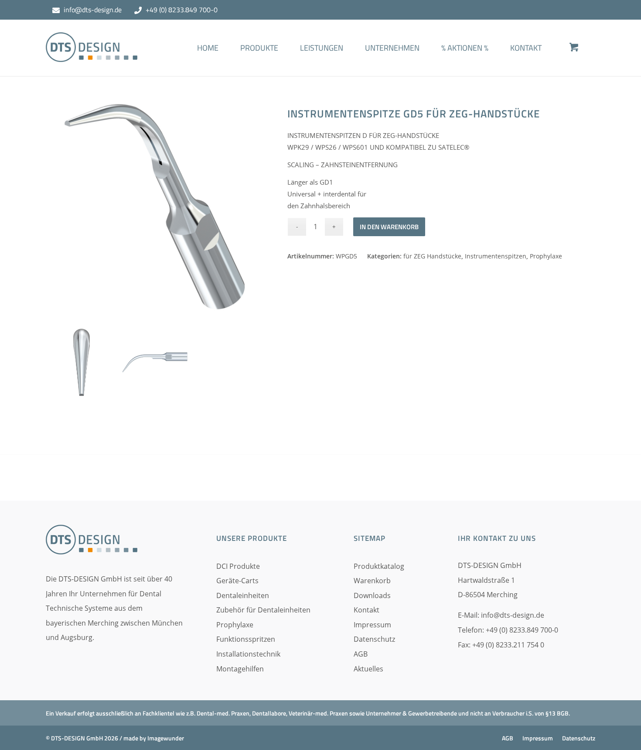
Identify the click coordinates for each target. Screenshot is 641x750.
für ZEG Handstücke (432, 256)
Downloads (372, 595)
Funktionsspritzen (245, 639)
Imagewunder (165, 738)
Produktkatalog (379, 566)
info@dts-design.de (93, 9)
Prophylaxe (546, 256)
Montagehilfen (240, 669)
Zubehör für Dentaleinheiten (263, 610)
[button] (19, 731)
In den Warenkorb (389, 227)
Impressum (372, 625)
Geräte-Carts (237, 580)
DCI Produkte (238, 566)
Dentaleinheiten (242, 595)
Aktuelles (368, 669)
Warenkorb (372, 580)
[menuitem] (207, 60)
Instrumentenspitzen (495, 256)
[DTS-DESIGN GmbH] (91, 54)
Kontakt (366, 610)
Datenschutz (374, 639)
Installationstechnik (248, 654)
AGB (361, 654)
